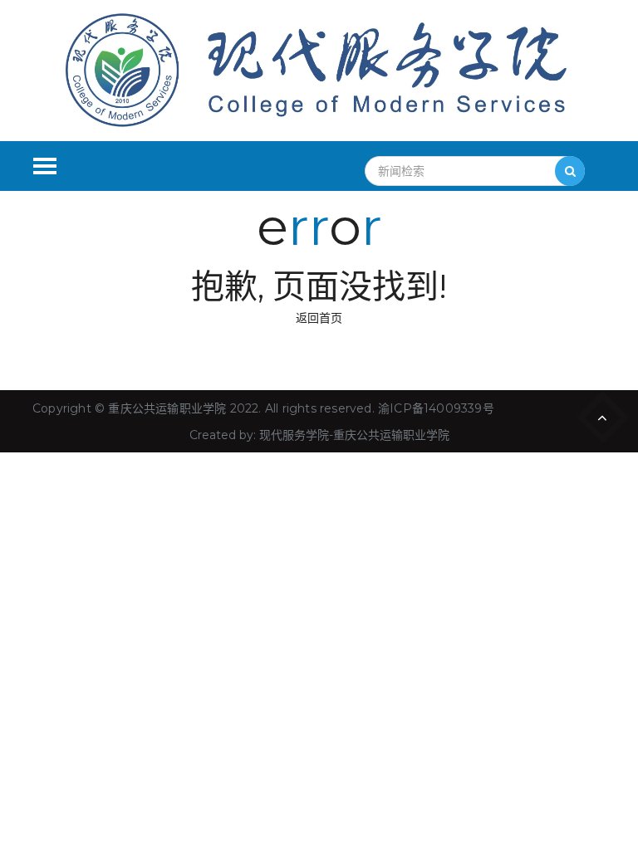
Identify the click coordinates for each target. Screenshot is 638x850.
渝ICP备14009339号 (436, 408)
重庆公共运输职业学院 (167, 408)
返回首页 (319, 317)
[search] (570, 171)
